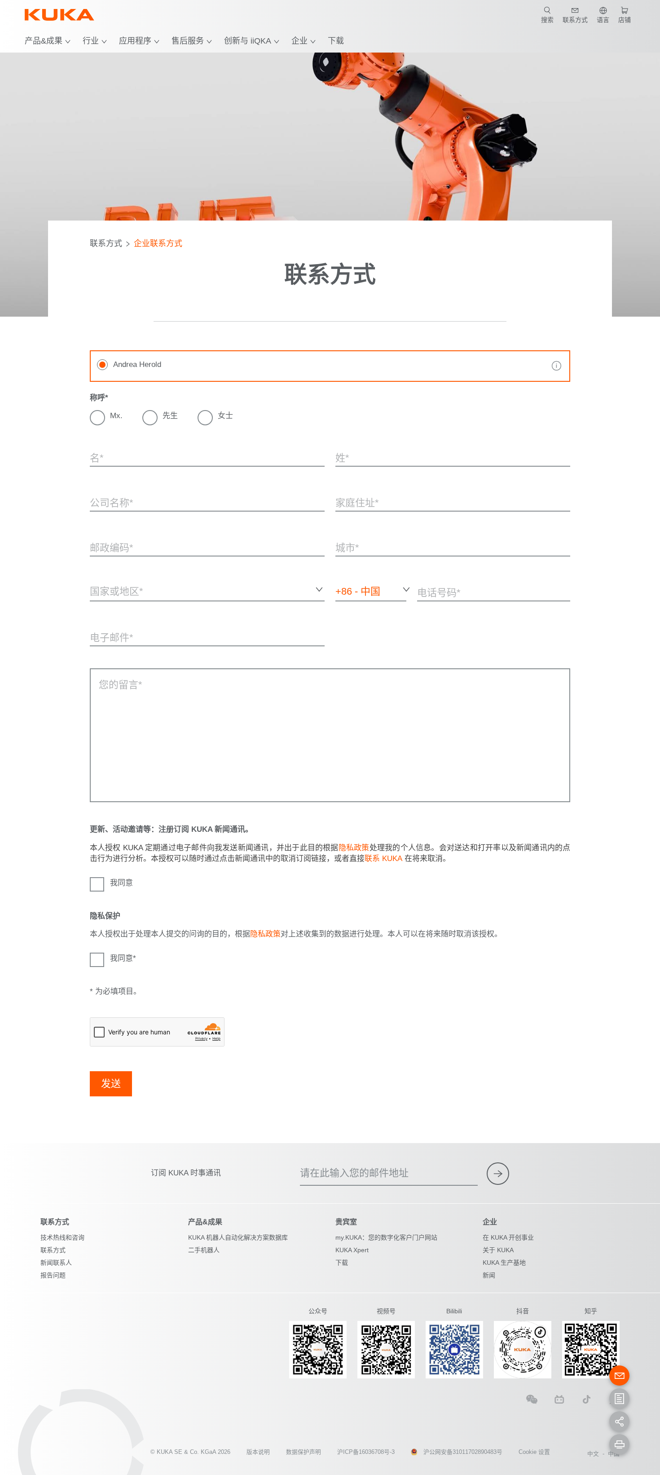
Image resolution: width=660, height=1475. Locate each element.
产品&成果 (43, 40)
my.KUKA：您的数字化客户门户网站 (386, 1237)
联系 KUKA (383, 858)
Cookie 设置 (534, 1452)
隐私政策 (354, 847)
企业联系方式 (158, 243)
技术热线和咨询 (62, 1237)
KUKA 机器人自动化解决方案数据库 (238, 1237)
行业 (91, 40)
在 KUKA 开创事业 (508, 1237)
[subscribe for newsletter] (498, 1173)
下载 (336, 40)
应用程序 (135, 40)
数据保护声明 (303, 1452)
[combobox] (207, 590)
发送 (111, 1083)
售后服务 (188, 40)
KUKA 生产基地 (504, 1262)
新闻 (489, 1275)
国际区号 (346, 608)
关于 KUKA (498, 1250)
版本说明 (258, 1452)
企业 (299, 40)
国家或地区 (105, 608)
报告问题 (53, 1275)
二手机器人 (204, 1250)
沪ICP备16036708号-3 (366, 1452)
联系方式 (106, 243)
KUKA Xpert (352, 1250)
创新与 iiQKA (247, 40)
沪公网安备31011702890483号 (462, 1452)
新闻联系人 (56, 1262)
